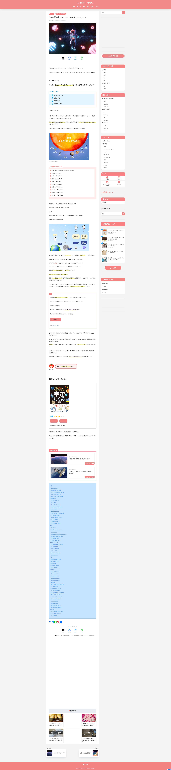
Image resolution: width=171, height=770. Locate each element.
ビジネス (106, 123)
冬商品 (105, 165)
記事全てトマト (92, 635)
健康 (105, 88)
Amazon (54, 421)
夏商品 (105, 167)
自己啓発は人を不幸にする (56, 605)
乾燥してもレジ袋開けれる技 (56, 506)
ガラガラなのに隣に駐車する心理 (57, 492)
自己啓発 (106, 104)
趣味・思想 (107, 109)
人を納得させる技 (54, 601)
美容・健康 (107, 83)
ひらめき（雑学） (75, 635)
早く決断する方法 (54, 586)
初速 (67, 278)
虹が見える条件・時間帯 (55, 523)
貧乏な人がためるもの (55, 567)
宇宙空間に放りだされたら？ (56, 529)
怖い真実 (106, 120)
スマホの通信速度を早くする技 (57, 544)
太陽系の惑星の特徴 (55, 538)
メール (104, 292)
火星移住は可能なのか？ (55, 540)
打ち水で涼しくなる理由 (55, 504)
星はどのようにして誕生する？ (57, 536)
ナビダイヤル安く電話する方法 (57, 611)
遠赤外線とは (53, 498)
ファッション (107, 157)
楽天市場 (63, 421)
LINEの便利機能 (54, 550)
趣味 (88, 6)
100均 (97, 6)
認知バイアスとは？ (55, 573)
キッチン (106, 152)
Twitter (104, 286)
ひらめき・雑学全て (65, 635)
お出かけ (106, 114)
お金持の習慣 (53, 563)
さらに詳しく (55, 319)
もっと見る (113, 268)
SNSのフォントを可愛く (55, 552)
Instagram (105, 289)
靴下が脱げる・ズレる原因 (56, 490)
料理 (105, 72)
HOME (86, 764)
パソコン (106, 128)
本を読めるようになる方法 (56, 588)
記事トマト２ (84, 635)
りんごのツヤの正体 (55, 500)
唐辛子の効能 (53, 502)
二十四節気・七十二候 (55, 521)
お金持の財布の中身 (55, 561)
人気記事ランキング (108, 192)
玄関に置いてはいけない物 (56, 559)
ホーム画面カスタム (55, 546)
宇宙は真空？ (53, 527)
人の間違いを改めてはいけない (57, 596)
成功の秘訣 (53, 582)
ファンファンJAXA (55, 325)
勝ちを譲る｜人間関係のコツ (56, 607)
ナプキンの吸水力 (54, 519)
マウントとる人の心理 (55, 571)
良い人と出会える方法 (55, 580)
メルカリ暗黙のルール (55, 615)
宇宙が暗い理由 (54, 532)
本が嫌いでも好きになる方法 (56, 517)
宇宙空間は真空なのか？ (55, 515)
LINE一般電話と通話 (55, 548)
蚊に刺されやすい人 (55, 511)
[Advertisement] (72, 660)
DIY (104, 112)
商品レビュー (107, 141)
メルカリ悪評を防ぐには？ (56, 613)
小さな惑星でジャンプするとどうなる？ (58, 534)
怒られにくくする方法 (55, 578)
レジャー (106, 162)
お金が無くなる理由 (55, 565)
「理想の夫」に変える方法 (56, 598)
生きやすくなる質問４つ (55, 590)
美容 (105, 159)
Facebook (104, 283)
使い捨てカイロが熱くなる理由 (57, 496)
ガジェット (106, 154)
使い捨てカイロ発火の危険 (56, 494)
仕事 (92, 6)
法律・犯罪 (106, 106)
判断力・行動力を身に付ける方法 (57, 584)
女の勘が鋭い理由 (54, 603)
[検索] (123, 12)
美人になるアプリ (54, 555)
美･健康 (79, 6)
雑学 (84, 6)
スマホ (105, 131)
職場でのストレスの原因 (55, 594)
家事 (74, 6)
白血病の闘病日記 (113, 56)
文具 (105, 146)
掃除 (105, 75)
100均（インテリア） (109, 149)
